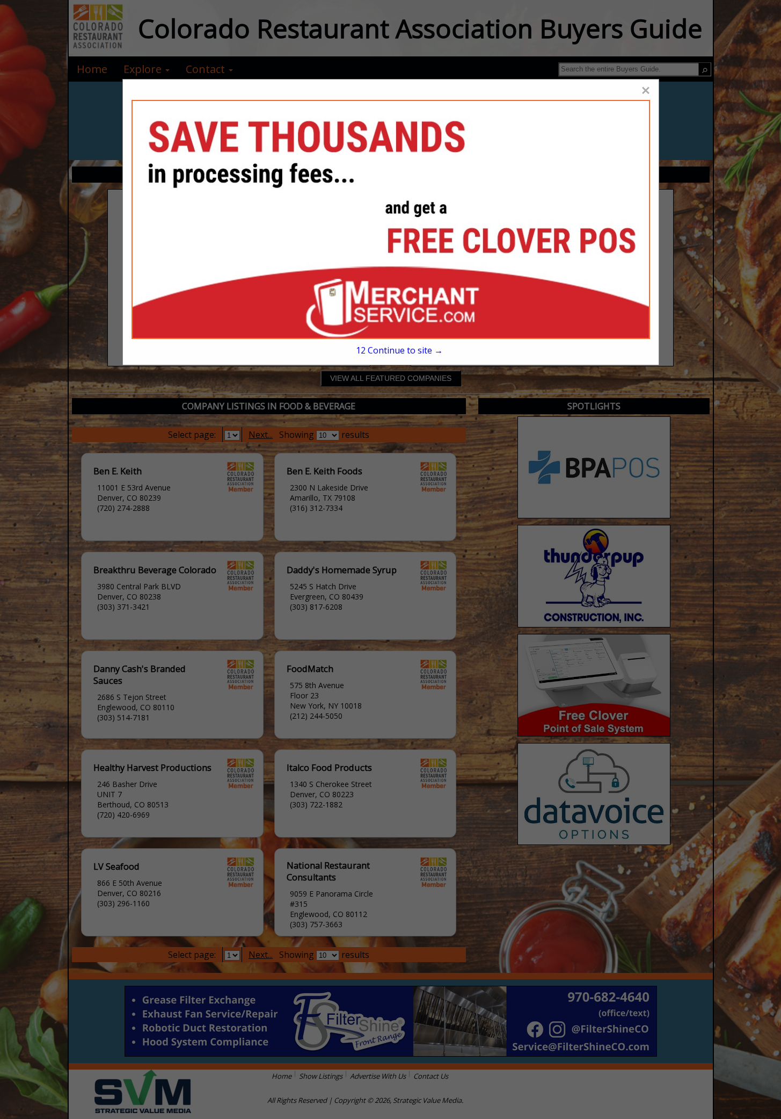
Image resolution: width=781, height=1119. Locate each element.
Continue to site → (399, 350)
